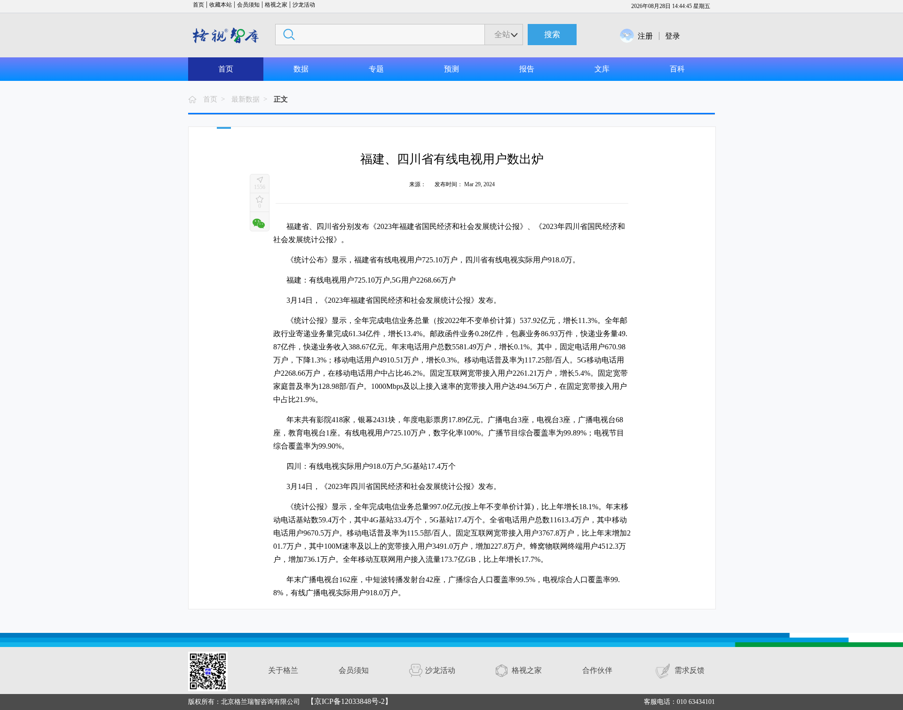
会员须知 (248, 4)
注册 (645, 36)
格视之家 (276, 4)
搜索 (552, 34)
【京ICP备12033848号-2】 (349, 701)
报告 (526, 69)
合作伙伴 (597, 670)
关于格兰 (283, 670)
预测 (451, 69)
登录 (672, 36)
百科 (677, 69)
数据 (301, 69)
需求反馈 (689, 670)
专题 (376, 69)
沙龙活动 (304, 4)
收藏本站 (220, 4)
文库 (602, 69)
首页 (198, 4)
